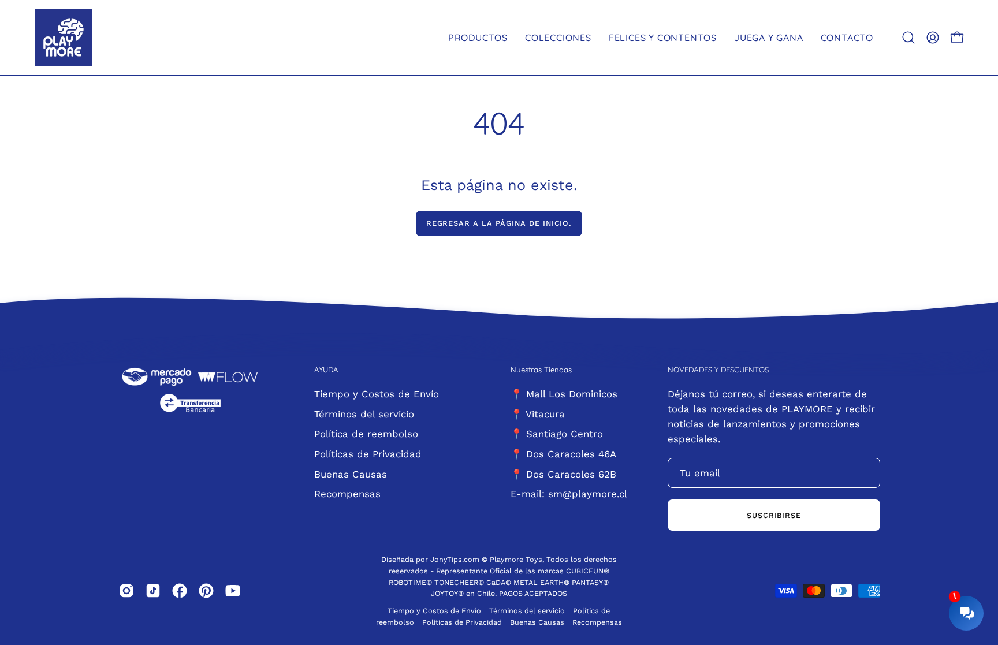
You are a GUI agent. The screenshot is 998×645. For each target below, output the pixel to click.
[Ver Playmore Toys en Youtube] (232, 590)
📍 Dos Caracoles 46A (563, 453)
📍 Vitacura (538, 413)
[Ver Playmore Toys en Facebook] (179, 590)
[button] (908, 37)
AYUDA (326, 369)
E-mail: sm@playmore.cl (569, 493)
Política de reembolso (366, 433)
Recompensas (347, 493)
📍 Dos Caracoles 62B (563, 473)
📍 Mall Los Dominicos (564, 394)
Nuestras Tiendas (541, 369)
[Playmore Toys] (63, 37)
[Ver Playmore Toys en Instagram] (126, 590)
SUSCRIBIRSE (774, 515)
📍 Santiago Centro (557, 433)
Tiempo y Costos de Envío (376, 394)
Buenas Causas (350, 473)
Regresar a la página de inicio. (499, 223)
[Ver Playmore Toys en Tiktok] (153, 590)
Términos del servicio (364, 413)
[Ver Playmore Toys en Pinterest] (206, 590)
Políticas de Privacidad (368, 453)
